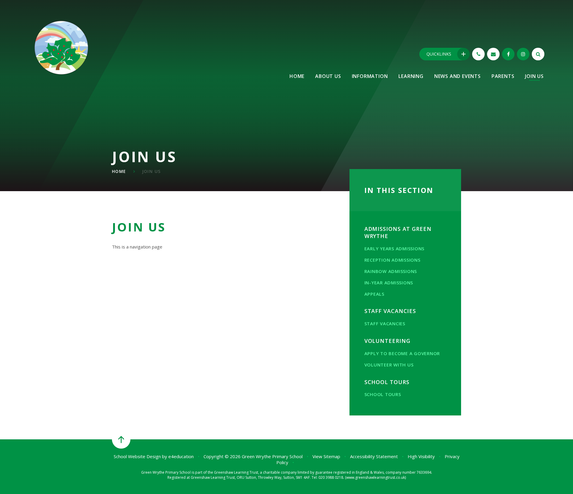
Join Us (151, 171)
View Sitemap (326, 456)
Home (119, 171)
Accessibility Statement (374, 456)
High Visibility (421, 456)
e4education (181, 456)
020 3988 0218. (331, 477)
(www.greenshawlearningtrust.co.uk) (375, 477)
